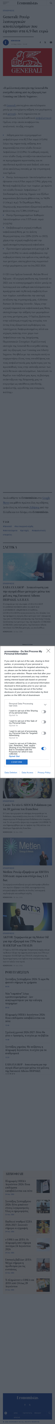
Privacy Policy (44, 772)
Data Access (27, 772)
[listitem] (27, 705)
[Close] (49, 651)
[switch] (43, 711)
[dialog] (27, 712)
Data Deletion (11, 772)
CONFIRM (16, 762)
